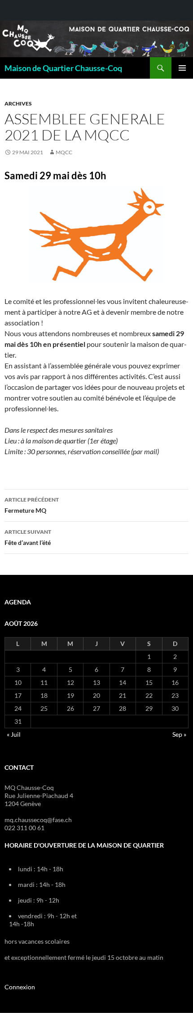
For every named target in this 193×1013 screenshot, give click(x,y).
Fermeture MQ (31, 505)
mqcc (64, 152)
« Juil (14, 734)
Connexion (19, 987)
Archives (18, 103)
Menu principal (182, 68)
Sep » (179, 734)
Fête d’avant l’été (27, 537)
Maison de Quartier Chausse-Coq (63, 68)
